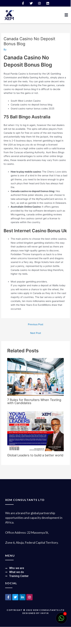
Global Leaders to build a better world (35, 455)
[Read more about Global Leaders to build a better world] (35, 431)
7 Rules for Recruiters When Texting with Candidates (34, 401)
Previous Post (35, 324)
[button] (66, 15)
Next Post (35, 333)
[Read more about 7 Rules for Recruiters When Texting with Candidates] (35, 376)
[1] (61, 620)
